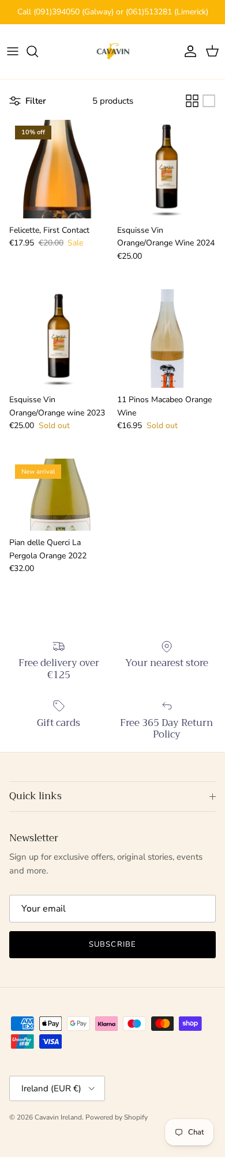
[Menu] (12, 51)
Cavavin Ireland (58, 1117)
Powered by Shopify (116, 1117)
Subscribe (112, 944)
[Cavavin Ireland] (112, 51)
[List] (209, 101)
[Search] (38, 51)
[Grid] (192, 101)
